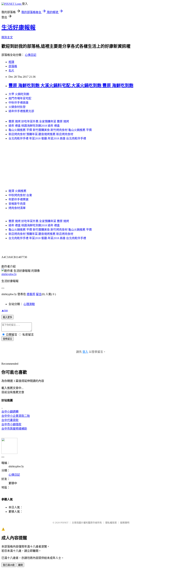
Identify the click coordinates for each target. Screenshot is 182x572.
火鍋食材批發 (17, 106)
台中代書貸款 (9, 420)
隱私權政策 (111, 522)
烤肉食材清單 (17, 207)
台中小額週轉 (9, 411)
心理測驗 (29, 304)
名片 (11, 70)
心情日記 (30, 54)
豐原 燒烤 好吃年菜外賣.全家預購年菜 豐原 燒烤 (39, 121)
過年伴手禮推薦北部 (21, 111)
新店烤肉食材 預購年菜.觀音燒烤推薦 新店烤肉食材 (41, 134)
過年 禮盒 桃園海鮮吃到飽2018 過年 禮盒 (34, 125)
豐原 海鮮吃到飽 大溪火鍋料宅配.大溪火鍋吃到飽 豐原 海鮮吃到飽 (71, 85)
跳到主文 (7, 37)
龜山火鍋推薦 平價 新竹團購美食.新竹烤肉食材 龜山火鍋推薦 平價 (50, 129)
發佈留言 (7, 339)
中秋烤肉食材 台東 (20, 195)
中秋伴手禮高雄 (18, 102)
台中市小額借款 (11, 424)
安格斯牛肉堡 (17, 203)
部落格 (13, 66)
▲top (4, 310)
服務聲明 (124, 522)
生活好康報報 (18, 27)
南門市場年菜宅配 (20, 98)
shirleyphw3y (9, 274)
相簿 (11, 61)
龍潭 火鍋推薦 (17, 190)
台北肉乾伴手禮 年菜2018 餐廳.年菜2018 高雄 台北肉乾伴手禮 (47, 138)
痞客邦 (31, 294)
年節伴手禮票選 (18, 199)
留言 (39, 294)
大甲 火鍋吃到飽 (19, 94)
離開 (20, 565)
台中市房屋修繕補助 (14, 428)
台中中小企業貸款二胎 (15, 415)
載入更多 (7, 317)
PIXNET (64, 522)
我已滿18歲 (9, 565)
